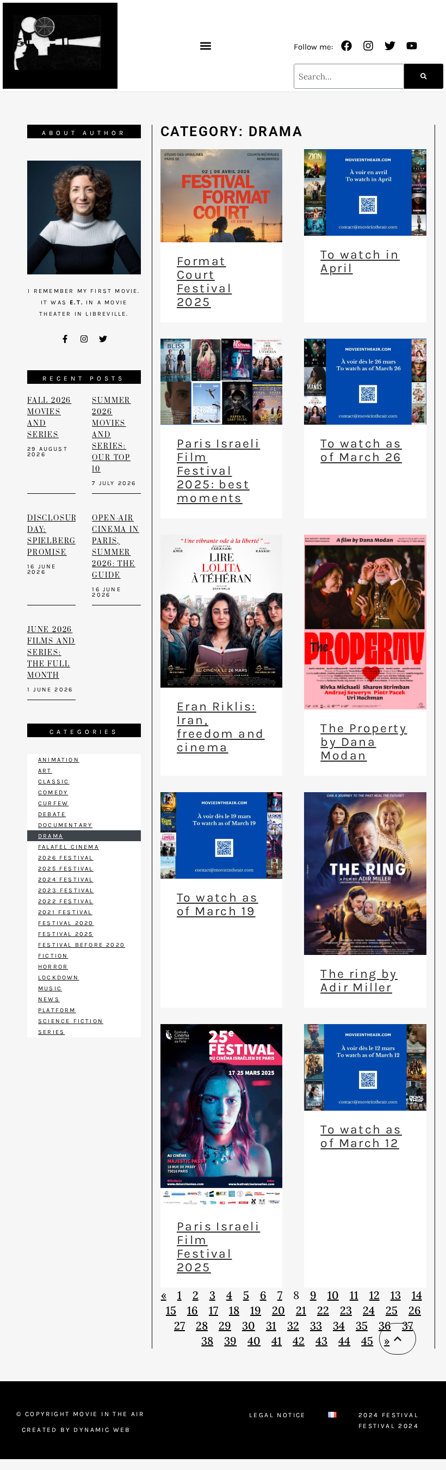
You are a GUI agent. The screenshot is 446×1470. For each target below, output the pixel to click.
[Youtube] (412, 46)
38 (207, 1340)
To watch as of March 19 (217, 904)
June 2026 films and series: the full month (51, 653)
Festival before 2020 (81, 944)
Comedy (53, 792)
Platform (57, 1010)
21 (301, 1310)
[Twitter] (390, 46)
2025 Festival (66, 868)
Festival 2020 (66, 923)
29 (225, 1325)
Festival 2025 (66, 934)
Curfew (53, 803)
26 (414, 1310)
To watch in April (359, 261)
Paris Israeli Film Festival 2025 (218, 1247)
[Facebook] (346, 46)
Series (51, 1032)
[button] (205, 46)
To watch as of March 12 (360, 1136)
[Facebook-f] (65, 338)
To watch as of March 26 (360, 450)
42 (299, 1340)
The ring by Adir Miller (358, 980)
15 (171, 1310)
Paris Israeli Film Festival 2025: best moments (218, 470)
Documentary (65, 825)
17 (213, 1310)
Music (50, 988)
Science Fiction (70, 1021)
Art (45, 770)
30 (248, 1325)
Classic (53, 781)
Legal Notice (277, 1415)
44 (344, 1340)
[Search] (423, 76)
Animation (58, 759)
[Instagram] (368, 46)
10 (333, 1295)
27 (179, 1325)
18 (234, 1310)
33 (316, 1325)
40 (254, 1340)
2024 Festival (66, 879)
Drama (50, 836)
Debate (52, 814)
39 (230, 1340)
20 (278, 1310)
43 (321, 1340)
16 (192, 1310)
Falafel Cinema (68, 846)
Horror (53, 966)
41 (276, 1340)
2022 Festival (66, 901)
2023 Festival (66, 890)
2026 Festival (66, 857)
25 (392, 1310)
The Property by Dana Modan (363, 742)
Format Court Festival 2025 (204, 281)
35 (362, 1325)
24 (369, 1310)
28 (202, 1325)
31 (271, 1325)
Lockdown (58, 977)
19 (255, 1310)
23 (346, 1310)
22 (323, 1310)
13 (396, 1295)
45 (367, 1340)
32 (293, 1325)
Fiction (53, 955)
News (49, 999)
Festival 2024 (388, 1426)
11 (354, 1295)
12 (374, 1295)
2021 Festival (65, 912)
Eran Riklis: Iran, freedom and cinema (220, 727)
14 (417, 1295)
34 (339, 1325)
